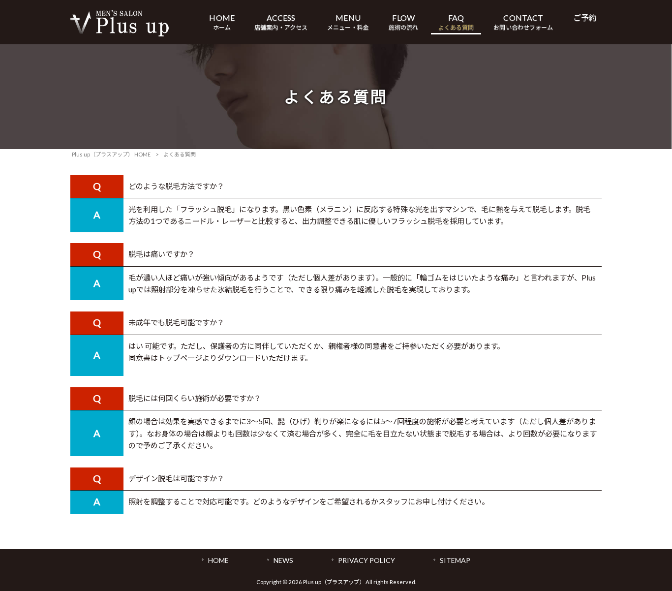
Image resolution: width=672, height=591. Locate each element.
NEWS (283, 560)
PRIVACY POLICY (366, 560)
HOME (218, 560)
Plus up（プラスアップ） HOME (111, 154)
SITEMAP (455, 560)
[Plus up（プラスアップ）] (119, 33)
